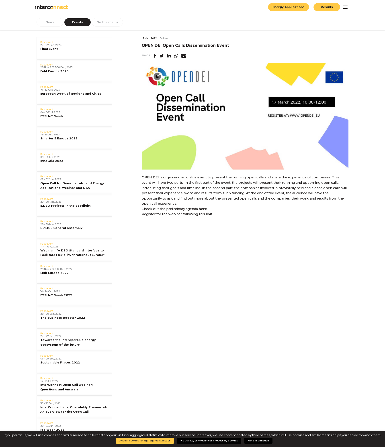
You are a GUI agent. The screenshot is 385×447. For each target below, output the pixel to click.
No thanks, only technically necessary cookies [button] (209, 440)
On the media (107, 22)
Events (77, 22)
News (50, 22)
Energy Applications (288, 7)
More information (258, 440)
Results (327, 7)
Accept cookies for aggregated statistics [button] (144, 440)
